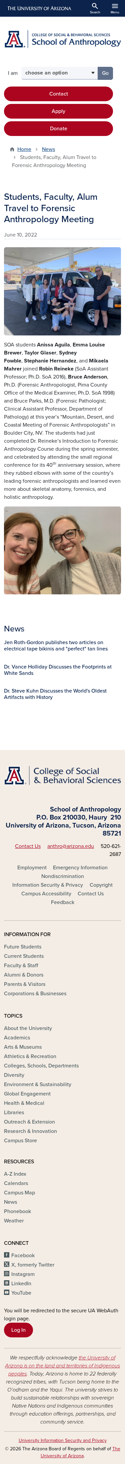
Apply (58, 111)
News (48, 149)
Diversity (14, 1075)
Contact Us (28, 846)
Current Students (24, 956)
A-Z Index (15, 1174)
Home (24, 149)
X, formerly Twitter (32, 1265)
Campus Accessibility (46, 893)
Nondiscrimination (62, 876)
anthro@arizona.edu (70, 846)
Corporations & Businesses (35, 993)
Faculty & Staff (21, 965)
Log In (18, 1330)
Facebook (23, 1255)
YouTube (21, 1293)
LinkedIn (21, 1283)
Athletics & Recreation (30, 1056)
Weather (14, 1220)
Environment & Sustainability (37, 1084)
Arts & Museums (23, 1047)
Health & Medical (24, 1103)
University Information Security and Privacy (63, 1440)
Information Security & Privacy (47, 885)
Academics (17, 1037)
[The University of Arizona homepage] (39, 8)
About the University (28, 1028)
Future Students (22, 946)
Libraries (14, 1112)
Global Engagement (27, 1093)
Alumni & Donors (23, 975)
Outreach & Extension (29, 1122)
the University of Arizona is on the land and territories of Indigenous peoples (62, 1365)
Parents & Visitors (24, 984)
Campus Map (19, 1192)
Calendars (16, 1183)
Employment (32, 867)
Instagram (23, 1274)
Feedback (62, 902)
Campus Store (20, 1140)
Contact (58, 94)
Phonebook (17, 1211)
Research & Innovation (30, 1131)
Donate (58, 128)
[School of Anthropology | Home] (62, 39)
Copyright (101, 885)
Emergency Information (80, 867)
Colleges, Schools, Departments (41, 1065)
